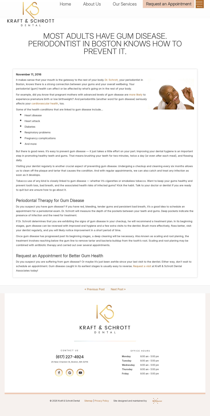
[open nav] (200, 4)
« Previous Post (95, 289)
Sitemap (88, 400)
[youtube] (80, 373)
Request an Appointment (168, 3)
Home (65, 4)
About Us (92, 4)
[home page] (30, 13)
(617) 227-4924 (70, 357)
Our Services (125, 4)
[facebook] (59, 373)
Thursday (127, 369)
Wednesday (128, 365)
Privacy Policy (102, 400)
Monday (126, 356)
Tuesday (126, 360)
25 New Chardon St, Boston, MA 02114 (69, 362)
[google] (69, 373)
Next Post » (118, 289)
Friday (125, 373)
